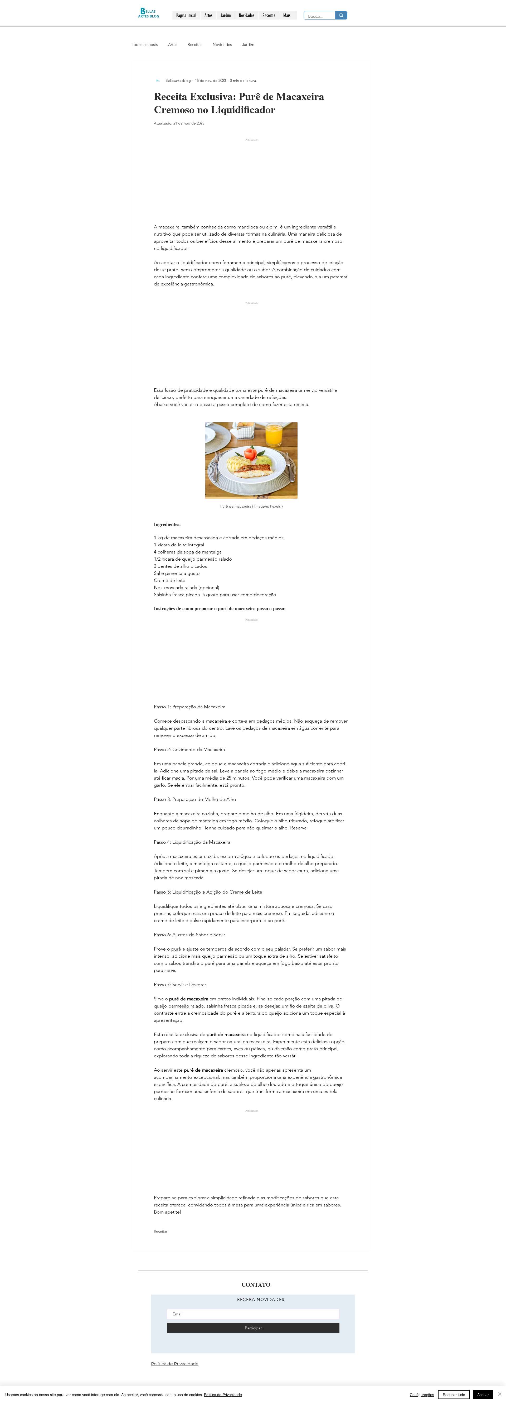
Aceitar (483, 1394)
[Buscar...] (341, 15)
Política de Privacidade (223, 1394)
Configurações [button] (422, 1394)
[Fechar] (500, 1394)
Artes (172, 44)
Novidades (222, 44)
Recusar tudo (454, 1394)
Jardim (248, 44)
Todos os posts (145, 44)
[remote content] (251, 177)
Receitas (195, 44)
